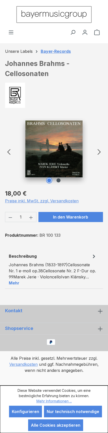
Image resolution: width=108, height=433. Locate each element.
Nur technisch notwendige (73, 411)
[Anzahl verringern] (10, 217)
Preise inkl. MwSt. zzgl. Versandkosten (42, 200)
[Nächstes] (99, 151)
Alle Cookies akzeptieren (55, 425)
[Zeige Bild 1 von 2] (49, 180)
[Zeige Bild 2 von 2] (59, 180)
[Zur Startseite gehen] (54, 14)
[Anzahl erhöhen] (31, 217)
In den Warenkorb (70, 217)
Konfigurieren (25, 411)
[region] (54, 151)
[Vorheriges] (9, 151)
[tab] (52, 269)
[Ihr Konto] (85, 32)
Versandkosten (23, 364)
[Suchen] (73, 32)
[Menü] (11, 32)
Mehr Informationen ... (54, 401)
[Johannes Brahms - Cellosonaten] (54, 149)
